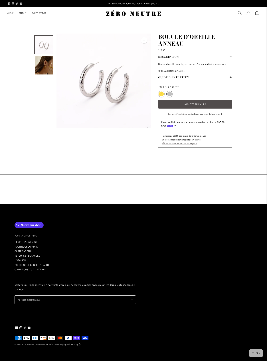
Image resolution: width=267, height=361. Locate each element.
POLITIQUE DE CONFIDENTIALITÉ (32, 265)
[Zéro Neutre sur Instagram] (13, 3)
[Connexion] (248, 13)
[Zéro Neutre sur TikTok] (17, 3)
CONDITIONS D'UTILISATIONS (30, 269)
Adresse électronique (27, 295)
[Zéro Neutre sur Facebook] (9, 3)
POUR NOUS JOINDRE (26, 246)
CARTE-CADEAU (39, 13)
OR (161, 94)
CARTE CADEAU (23, 251)
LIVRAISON (20, 260)
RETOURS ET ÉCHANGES (27, 255)
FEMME (22, 13)
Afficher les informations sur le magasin (179, 143)
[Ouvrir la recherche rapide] (239, 13)
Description (168, 57)
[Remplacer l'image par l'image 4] (44, 45)
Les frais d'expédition (177, 114)
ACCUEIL (11, 13)
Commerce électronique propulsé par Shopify (60, 344)
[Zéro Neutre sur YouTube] (21, 3)
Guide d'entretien (173, 77)
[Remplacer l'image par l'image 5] (44, 65)
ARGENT (169, 94)
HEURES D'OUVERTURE (27, 242)
